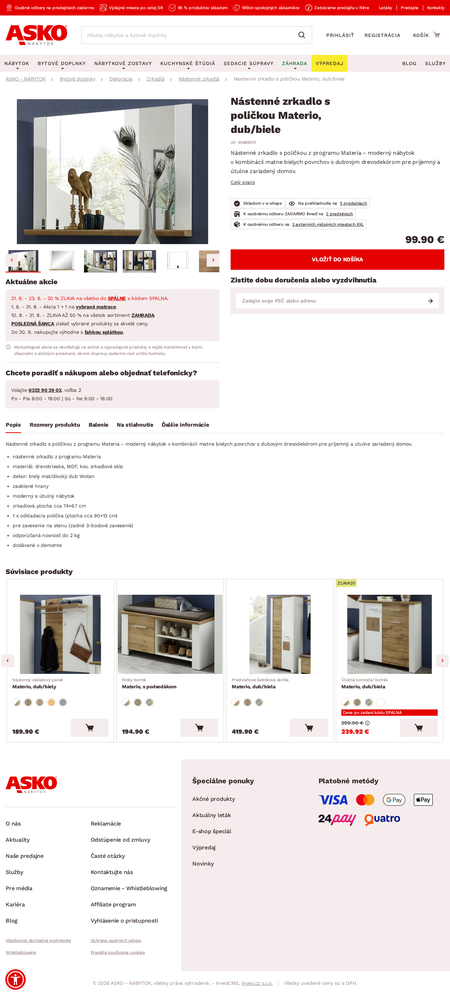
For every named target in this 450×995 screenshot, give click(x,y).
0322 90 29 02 (45, 390)
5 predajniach (353, 203)
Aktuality (18, 839)
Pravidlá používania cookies (118, 952)
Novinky (202, 863)
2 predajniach (339, 213)
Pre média (19, 888)
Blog (409, 63)
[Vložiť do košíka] (90, 728)
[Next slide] (213, 260)
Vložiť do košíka (337, 259)
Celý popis (243, 182)
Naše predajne (25, 856)
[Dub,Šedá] (149, 702)
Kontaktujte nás (112, 872)
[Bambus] (51, 702)
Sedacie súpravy (249, 63)
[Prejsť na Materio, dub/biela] (279, 634)
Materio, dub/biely (37, 683)
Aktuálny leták (211, 815)
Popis (13, 424)
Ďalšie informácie (185, 424)
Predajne (409, 7)
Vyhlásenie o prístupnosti (124, 920)
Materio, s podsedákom (149, 683)
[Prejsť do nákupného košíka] (426, 34)
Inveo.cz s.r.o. (257, 983)
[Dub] (28, 702)
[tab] (13, 426)
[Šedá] (63, 702)
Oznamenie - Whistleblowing (129, 888)
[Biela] (380, 702)
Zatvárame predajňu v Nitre (341, 7)
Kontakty (435, 7)
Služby (435, 63)
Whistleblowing (21, 952)
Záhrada (294, 63)
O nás (13, 823)
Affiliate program (113, 904)
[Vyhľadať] (303, 35)
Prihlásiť (340, 35)
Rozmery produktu (55, 424)
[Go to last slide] (12, 260)
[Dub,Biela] (16, 702)
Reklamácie (106, 823)
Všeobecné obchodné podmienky (38, 940)
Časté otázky (108, 856)
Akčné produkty (213, 799)
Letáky (385, 7)
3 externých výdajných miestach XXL (328, 224)
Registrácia (382, 35)
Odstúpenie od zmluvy (120, 839)
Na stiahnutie (135, 424)
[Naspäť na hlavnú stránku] (36, 35)
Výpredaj (204, 847)
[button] (23, 261)
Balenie (98, 424)
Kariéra (15, 904)
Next (442, 661)
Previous (7, 661)
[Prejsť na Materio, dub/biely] (60, 634)
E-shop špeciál (211, 831)
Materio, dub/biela (260, 683)
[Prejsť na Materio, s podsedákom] (170, 634)
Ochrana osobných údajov (116, 940)
